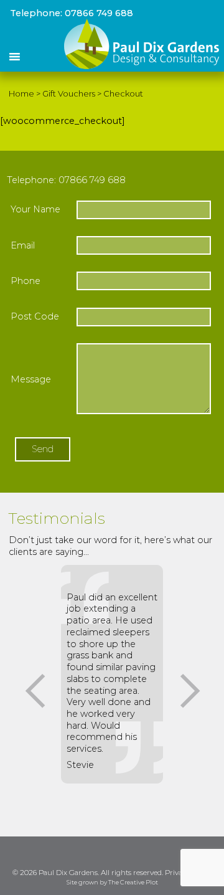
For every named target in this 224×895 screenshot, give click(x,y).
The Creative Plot (133, 882)
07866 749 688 (99, 13)
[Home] (142, 66)
